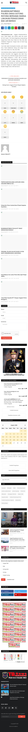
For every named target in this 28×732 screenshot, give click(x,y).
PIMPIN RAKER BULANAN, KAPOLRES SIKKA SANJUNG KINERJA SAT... (12, 182)
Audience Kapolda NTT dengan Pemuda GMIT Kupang (17, 530)
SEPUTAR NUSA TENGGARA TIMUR (8, 8)
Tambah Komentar (14, 410)
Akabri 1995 (20, 494)
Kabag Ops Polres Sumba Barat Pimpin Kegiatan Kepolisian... (13, 206)
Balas (20, 388)
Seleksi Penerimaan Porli (15, 497)
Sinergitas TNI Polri (12, 494)
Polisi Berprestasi (21, 488)
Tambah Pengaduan (14, 465)
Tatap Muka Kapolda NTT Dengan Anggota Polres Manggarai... (14, 298)
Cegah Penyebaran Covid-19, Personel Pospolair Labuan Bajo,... (17, 539)
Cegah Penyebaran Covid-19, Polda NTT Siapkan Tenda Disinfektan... (18, 547)
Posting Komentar (6, 338)
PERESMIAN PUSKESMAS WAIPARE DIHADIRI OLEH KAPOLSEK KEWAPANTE (14, 79)
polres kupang (15, 491)
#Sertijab (9, 488)
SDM (14, 488)
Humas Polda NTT (7, 23)
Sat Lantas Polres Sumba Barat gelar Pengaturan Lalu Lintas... (17, 691)
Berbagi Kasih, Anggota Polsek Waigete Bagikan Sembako (14, 85)
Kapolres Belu (5, 497)
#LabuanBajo (5, 503)
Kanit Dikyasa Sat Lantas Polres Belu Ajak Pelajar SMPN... (14, 275)
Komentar (4, 306)
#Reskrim (4, 494)
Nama (2, 309)
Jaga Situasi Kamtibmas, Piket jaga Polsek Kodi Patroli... (17, 698)
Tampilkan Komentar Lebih (14, 415)
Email (2, 315)
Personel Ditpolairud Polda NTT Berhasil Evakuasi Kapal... (18, 685)
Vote (3, 579)
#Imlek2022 (18, 500)
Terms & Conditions (13, 726)
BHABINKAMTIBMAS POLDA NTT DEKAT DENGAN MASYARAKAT (11, 229)
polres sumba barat (6, 491)
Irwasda (3, 488)
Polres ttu (23, 491)
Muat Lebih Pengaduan (14, 470)
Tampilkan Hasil (10, 579)
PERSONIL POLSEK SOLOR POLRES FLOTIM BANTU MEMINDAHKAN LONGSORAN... (12, 252)
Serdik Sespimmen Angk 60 (8, 500)
